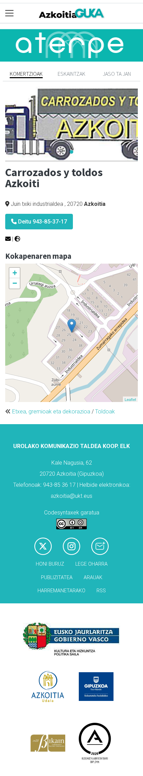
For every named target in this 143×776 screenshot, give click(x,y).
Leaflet (130, 399)
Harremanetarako (61, 591)
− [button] (14, 283)
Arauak (93, 578)
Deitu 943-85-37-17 (42, 221)
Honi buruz (50, 564)
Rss (101, 591)
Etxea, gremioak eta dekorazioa (51, 411)
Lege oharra (91, 564)
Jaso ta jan (117, 73)
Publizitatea (57, 578)
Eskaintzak (71, 73)
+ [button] (14, 272)
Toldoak (105, 411)
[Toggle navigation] (9, 13)
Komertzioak (26, 73)
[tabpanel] (71, 124)
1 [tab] (71, 152)
